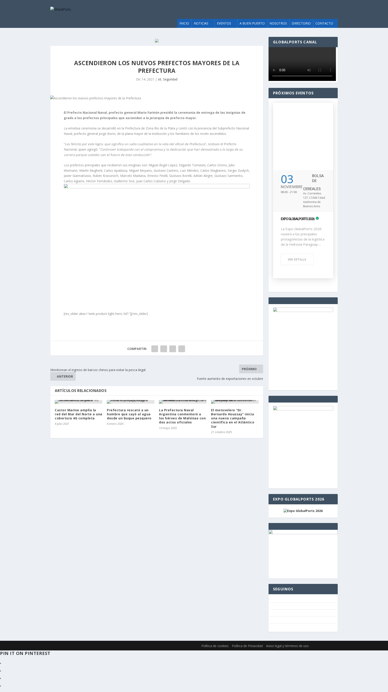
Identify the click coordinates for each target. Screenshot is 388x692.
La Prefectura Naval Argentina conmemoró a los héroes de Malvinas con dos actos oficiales (182, 416)
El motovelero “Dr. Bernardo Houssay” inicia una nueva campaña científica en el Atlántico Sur (232, 418)
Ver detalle (297, 259)
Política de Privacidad (247, 646)
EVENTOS (224, 23)
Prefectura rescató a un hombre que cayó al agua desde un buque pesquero (129, 414)
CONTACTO (324, 23)
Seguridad (170, 79)
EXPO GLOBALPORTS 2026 (298, 219)
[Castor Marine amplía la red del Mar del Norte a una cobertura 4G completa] (78, 402)
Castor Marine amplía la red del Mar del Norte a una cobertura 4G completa (78, 414)
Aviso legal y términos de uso (287, 646)
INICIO (184, 23)
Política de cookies (215, 646)
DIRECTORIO (301, 23)
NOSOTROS (278, 23)
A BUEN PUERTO (252, 23)
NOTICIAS (201, 23)
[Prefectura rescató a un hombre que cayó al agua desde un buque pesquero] (130, 402)
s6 (159, 79)
